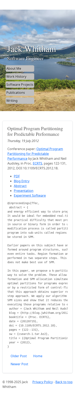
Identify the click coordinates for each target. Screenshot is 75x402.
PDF (17, 176)
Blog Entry (21, 181)
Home (37, 356)
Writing (12, 100)
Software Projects (19, 84)
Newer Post (19, 364)
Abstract (20, 186)
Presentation (23, 190)
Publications (15, 92)
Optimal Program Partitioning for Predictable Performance (35, 154)
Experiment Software (30, 195)
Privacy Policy (42, 382)
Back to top (64, 382)
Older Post (19, 356)
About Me (13, 68)
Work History (16, 76)
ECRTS (37, 163)
